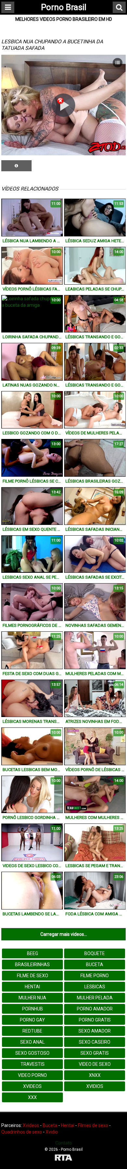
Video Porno (32, 1075)
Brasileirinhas (32, 964)
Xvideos (32, 1086)
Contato (63, 1143)
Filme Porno (94, 975)
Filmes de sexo (93, 1125)
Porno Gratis (95, 1019)
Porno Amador (95, 1008)
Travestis (33, 1064)
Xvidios (94, 1086)
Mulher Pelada (95, 997)
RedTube (32, 1031)
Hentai (32, 986)
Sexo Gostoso (32, 1053)
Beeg (32, 953)
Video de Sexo (95, 1064)
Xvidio (52, 1131)
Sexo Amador (94, 1031)
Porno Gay (32, 1019)
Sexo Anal (32, 1042)
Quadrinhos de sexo (21, 1131)
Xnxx (95, 1075)
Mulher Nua (32, 997)
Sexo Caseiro (94, 1042)
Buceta (94, 964)
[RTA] (63, 1158)
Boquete (94, 953)
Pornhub (32, 1008)
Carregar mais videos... (63, 934)
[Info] (16, 165)
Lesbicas (94, 986)
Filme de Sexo (32, 975)
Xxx (32, 1097)
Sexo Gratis (94, 1053)
